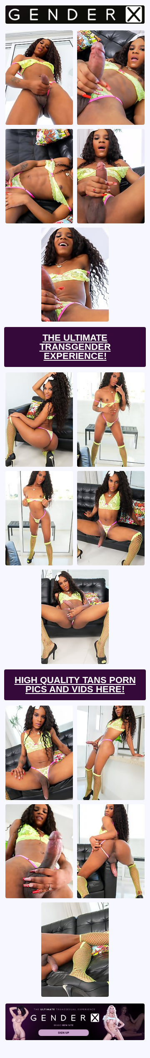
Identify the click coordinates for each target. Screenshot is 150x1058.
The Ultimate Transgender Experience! (75, 346)
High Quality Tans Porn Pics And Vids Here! (75, 684)
